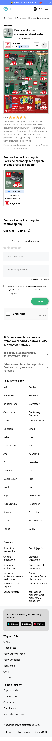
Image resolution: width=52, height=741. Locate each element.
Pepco (6, 495)
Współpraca (9, 647)
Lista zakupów (10, 696)
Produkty (11, 18)
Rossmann (34, 503)
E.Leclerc (8, 428)
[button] (26, 354)
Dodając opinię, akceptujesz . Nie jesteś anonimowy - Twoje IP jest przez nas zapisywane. (27, 290)
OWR (6, 671)
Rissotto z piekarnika (9, 550)
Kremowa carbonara (9, 566)
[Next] (49, 2)
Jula (31, 445)
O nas (6, 641)
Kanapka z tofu (11, 591)
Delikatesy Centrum (34, 414)
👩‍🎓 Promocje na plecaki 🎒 (26, 2)
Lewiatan (8, 470)
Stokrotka (34, 512)
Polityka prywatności (14, 653)
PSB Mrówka (10, 503)
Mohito (7, 487)
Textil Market (36, 520)
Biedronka (8, 395)
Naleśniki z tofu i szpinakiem (38, 566)
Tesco (6, 520)
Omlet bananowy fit (38, 585)
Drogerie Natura (37, 420)
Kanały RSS (40, 732)
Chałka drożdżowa (9, 558)
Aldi (5, 387)
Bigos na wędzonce (34, 558)
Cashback (8, 702)
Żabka (32, 528)
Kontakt (7, 677)
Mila (31, 478)
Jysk (5, 453)
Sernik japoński (37, 548)
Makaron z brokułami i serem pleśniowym (13, 576)
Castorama (9, 412)
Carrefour (34, 403)
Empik (32, 428)
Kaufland (34, 453)
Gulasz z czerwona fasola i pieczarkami (38, 576)
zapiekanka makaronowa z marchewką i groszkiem (36, 596)
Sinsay (7, 512)
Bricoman (34, 395)
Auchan (33, 387)
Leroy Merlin (35, 462)
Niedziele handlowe (13, 714)
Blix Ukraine (9, 708)
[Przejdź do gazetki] (44, 45)
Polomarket (35, 495)
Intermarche (10, 445)
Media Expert (10, 478)
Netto (32, 487)
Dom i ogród (21, 18)
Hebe (6, 437)
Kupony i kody (10, 690)
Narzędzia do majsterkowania (40, 18)
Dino (6, 420)
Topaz (6, 528)
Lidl (31, 470)
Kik (5, 462)
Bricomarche (10, 403)
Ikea (31, 437)
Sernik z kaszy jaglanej (11, 585)
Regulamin (9, 665)
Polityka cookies (11, 659)
